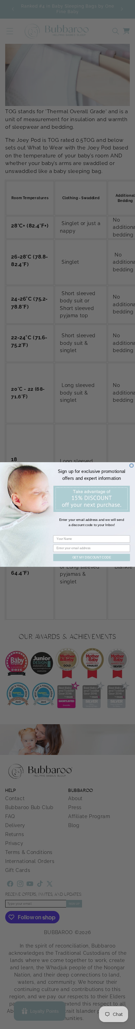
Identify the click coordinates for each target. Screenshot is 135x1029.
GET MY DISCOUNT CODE (91, 557)
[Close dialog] (131, 465)
